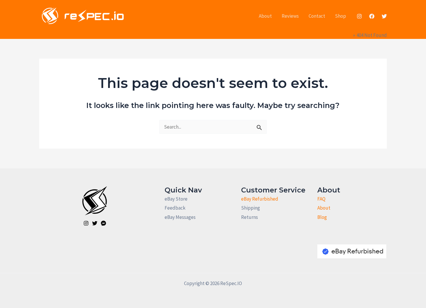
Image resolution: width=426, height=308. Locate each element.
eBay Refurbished (259, 199)
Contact (317, 16)
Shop (340, 16)
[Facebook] (371, 16)
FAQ (321, 199)
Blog (322, 217)
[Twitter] (384, 16)
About (265, 16)
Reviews (290, 16)
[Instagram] (359, 16)
